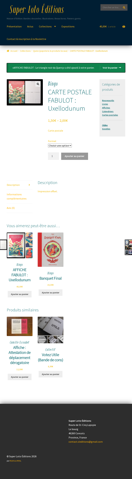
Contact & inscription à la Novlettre (26, 39)
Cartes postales (110, 115)
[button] (38, 84)
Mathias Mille (15, 461)
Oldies (105, 125)
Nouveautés (108, 100)
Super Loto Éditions (36, 10)
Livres (105, 104)
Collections (45, 26)
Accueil (13, 50)
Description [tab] (13, 184)
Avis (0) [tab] (11, 207)
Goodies (106, 128)
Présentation (14, 26)
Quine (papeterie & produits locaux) (50, 50)
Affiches (106, 107)
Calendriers (107, 111)
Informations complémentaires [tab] (17, 196)
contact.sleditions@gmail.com (86, 441)
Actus (30, 26)
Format (52, 141)
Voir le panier (110, 67)
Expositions (68, 26)
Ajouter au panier (74, 156)
